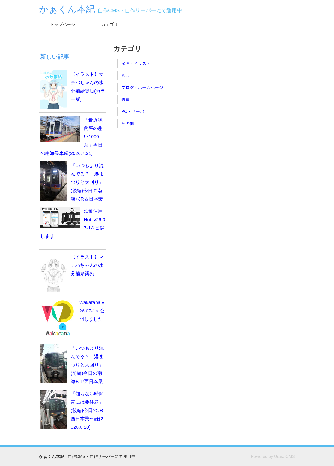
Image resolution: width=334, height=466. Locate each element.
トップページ (62, 24)
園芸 (125, 75)
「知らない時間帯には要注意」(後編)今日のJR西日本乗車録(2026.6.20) (87, 410)
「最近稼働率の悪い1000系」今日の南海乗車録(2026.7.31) (71, 136)
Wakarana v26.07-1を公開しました (92, 311)
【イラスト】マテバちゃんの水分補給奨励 (87, 265)
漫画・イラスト (136, 63)
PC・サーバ (132, 111)
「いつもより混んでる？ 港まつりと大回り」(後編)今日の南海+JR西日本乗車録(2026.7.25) (72, 183)
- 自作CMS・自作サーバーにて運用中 (87, 456)
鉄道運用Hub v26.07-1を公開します (72, 224)
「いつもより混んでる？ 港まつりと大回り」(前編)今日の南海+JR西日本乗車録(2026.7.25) (72, 366)
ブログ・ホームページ (142, 87)
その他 (127, 123)
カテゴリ (109, 24)
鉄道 (125, 99)
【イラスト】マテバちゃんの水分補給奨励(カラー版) (88, 87)
